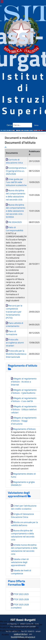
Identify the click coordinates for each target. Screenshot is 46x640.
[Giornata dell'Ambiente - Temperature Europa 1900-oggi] (23, 130)
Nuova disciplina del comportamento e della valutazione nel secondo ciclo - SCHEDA (15, 210)
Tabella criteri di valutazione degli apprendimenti (20, 562)
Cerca (9, 125)
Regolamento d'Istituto (22, 365)
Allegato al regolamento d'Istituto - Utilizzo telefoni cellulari (24, 409)
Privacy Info (23, 638)
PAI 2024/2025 (15, 222)
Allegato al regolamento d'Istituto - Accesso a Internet (24, 381)
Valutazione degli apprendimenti (19, 494)
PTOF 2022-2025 (21, 594)
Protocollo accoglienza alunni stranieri (15, 342)
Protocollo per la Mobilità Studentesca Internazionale (16, 353)
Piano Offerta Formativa (16, 583)
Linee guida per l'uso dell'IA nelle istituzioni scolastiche (16, 182)
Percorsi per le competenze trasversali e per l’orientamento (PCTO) (14, 311)
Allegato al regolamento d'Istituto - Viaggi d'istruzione (24, 420)
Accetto (5, 634)
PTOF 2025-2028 (21, 599)
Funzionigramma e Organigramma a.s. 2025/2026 (16, 170)
